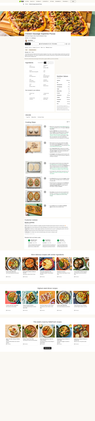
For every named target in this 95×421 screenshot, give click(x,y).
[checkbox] (28, 242)
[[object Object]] (66, 44)
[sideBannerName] (63, 66)
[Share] (69, 44)
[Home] (23, 4)
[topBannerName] (47, 8)
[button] (45, 63)
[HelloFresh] (21, 1)
